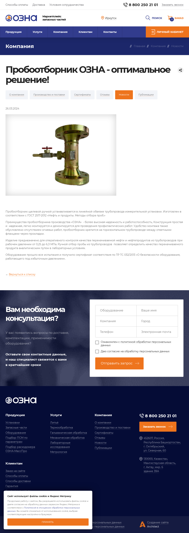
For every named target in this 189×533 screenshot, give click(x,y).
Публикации (103, 448)
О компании (103, 422)
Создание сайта (158, 522)
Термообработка (61, 427)
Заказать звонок (172, 4)
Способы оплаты (17, 4)
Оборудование (16, 432)
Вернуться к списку (22, 274)
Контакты (110, 32)
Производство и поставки (112, 427)
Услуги (37, 32)
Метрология (58, 452)
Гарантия (12, 486)
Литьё (54, 422)
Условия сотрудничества (66, 4)
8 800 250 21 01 (143, 5)
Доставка (38, 4)
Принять (48, 522)
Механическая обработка (67, 437)
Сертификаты (104, 432)
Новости (100, 442)
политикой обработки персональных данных (136, 343)
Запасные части (16, 427)
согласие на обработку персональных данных (138, 351)
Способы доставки (18, 481)
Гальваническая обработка (68, 432)
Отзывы (100, 437)
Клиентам (85, 32)
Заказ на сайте (15, 471)
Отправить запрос (117, 363)
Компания (60, 32)
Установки (13, 422)
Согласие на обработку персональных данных (93, 526)
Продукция (14, 32)
